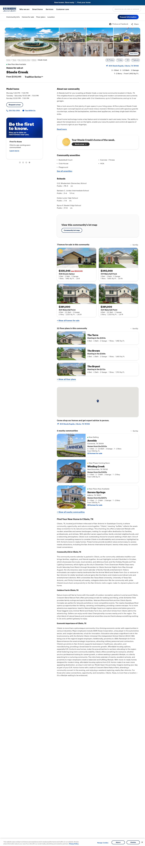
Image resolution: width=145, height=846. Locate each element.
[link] (32, 42)
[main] (72, 433)
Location (51, 17)
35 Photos (110, 60)
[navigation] (26, 60)
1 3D (127, 60)
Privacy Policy (74, 844)
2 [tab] (23, 163)
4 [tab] (30, 163)
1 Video (119, 60)
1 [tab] (20, 163)
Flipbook (135, 60)
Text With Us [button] (30, 110)
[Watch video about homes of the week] (65, 141)
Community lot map (72, 230)
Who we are (24, 9)
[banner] (72, 2)
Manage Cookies (102, 843)
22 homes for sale (94, 453)
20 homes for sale (94, 505)
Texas (14, 60)
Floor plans (40, 17)
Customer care (62, 9)
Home (8, 60)
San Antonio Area (24, 60)
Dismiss (133, 842)
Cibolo (34, 60)
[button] (128, 17)
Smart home (37, 9)
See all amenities (64, 171)
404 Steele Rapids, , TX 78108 (124, 66)
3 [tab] (27, 163)
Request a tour (15, 105)
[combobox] (127, 9)
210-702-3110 (14, 110)
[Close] (142, 842)
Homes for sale (28, 17)
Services (49, 9)
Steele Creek (42, 60)
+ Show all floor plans (66, 379)
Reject (118, 842)
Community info (13, 17)
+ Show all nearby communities (71, 512)
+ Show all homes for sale (68, 320)
